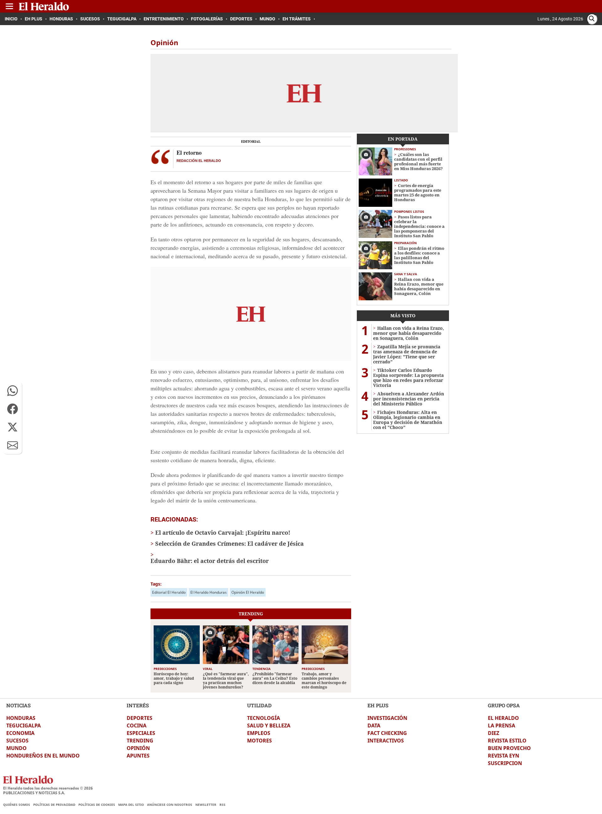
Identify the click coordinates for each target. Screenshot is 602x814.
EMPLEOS (258, 733)
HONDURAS (20, 718)
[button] (12, 390)
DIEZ (493, 733)
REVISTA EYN (503, 755)
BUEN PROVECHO (509, 748)
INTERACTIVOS (385, 740)
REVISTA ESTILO (507, 740)
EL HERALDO (503, 718)
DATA (373, 725)
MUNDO (16, 748)
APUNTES (138, 755)
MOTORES (259, 740)
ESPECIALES (141, 733)
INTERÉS (138, 705)
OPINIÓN (138, 748)
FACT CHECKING (387, 733)
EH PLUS (377, 705)
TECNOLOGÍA (263, 718)
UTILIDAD (259, 705)
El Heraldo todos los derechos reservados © (48, 788)
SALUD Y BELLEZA (268, 725)
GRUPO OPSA (504, 705)
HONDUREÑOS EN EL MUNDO (43, 755)
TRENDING (140, 740)
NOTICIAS (18, 705)
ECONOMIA (20, 733)
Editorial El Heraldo (169, 592)
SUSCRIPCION (505, 763)
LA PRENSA (501, 725)
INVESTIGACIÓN (387, 718)
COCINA (136, 725)
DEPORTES (139, 718)
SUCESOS (17, 740)
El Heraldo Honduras (208, 592)
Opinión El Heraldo (247, 592)
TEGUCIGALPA (23, 725)
